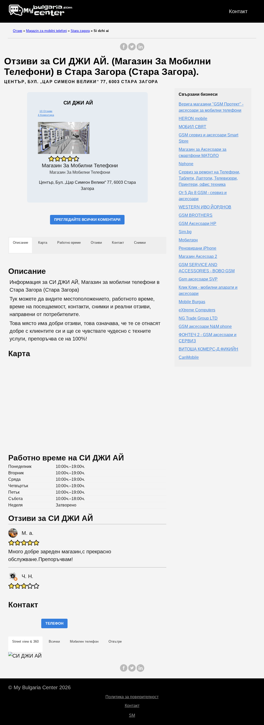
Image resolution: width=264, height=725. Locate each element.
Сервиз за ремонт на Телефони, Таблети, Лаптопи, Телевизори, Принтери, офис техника (209, 178)
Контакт (238, 11)
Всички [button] (54, 641)
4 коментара (46, 114)
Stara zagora (80, 31)
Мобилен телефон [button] (84, 641)
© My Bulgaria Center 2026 (39, 687)
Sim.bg (185, 232)
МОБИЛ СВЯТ (192, 127)
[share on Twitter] (132, 49)
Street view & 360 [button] (25, 641)
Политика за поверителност (132, 697)
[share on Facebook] (124, 49)
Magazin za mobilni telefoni (46, 31)
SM (132, 715)
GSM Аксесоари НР (197, 223)
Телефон (54, 623)
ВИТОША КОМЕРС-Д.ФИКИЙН (208, 349)
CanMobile (189, 357)
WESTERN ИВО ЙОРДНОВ (205, 207)
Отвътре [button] (115, 641)
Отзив (17, 31)
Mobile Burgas (192, 302)
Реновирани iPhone (197, 248)
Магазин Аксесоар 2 (198, 256)
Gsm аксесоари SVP (198, 279)
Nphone (186, 164)
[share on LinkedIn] (140, 49)
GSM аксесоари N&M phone (205, 326)
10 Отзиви (45, 111)
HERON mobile (193, 118)
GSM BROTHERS (195, 215)
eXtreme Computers (197, 310)
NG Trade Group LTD (198, 318)
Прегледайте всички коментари (87, 219)
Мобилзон (188, 240)
